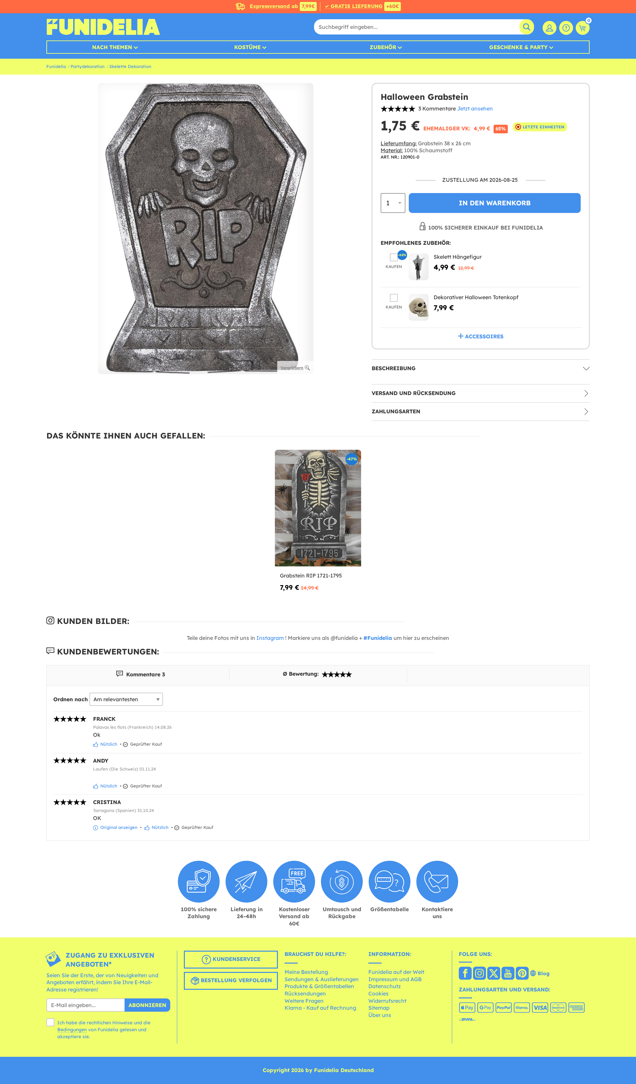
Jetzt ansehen (475, 108)
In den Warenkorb (495, 203)
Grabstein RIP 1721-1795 (311, 575)
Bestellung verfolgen (235, 980)
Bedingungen (72, 1030)
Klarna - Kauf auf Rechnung (320, 1007)
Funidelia (56, 66)
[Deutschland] (465, 974)
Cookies (378, 993)
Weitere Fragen (304, 1000)
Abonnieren (147, 1005)
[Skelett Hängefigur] (419, 266)
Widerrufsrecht (387, 1000)
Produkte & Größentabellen (319, 986)
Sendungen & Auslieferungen (322, 979)
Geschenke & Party (518, 47)
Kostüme (247, 47)
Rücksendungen (305, 993)
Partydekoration (88, 66)
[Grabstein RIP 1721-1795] (318, 509)
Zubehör (383, 47)
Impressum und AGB (395, 979)
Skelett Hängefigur (458, 256)
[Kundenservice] (566, 28)
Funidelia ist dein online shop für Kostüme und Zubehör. (103, 27)
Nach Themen (112, 47)
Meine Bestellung (306, 972)
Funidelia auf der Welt (396, 972)
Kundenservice (235, 959)
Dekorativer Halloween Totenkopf (476, 297)
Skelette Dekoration (130, 66)
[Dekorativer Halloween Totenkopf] (419, 307)
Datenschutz (384, 986)
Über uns (379, 1015)
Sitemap (379, 1007)
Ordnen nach (70, 699)
